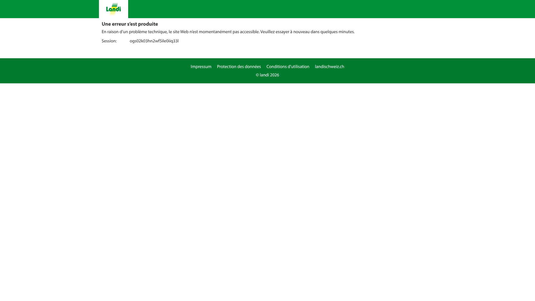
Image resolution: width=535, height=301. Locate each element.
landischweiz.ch (329, 66)
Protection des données (239, 66)
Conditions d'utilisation (287, 66)
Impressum (201, 66)
